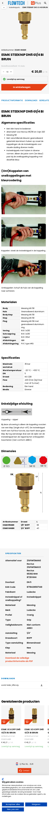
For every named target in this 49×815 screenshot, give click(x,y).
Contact (26, 770)
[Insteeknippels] (2, 3)
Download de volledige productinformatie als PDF (19, 660)
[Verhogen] (11, 72)
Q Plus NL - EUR (26, 764)
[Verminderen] (3, 72)
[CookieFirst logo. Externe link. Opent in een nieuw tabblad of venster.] (3, 779)
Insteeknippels (14, 7)
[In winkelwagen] (5, 721)
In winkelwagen (21, 87)
